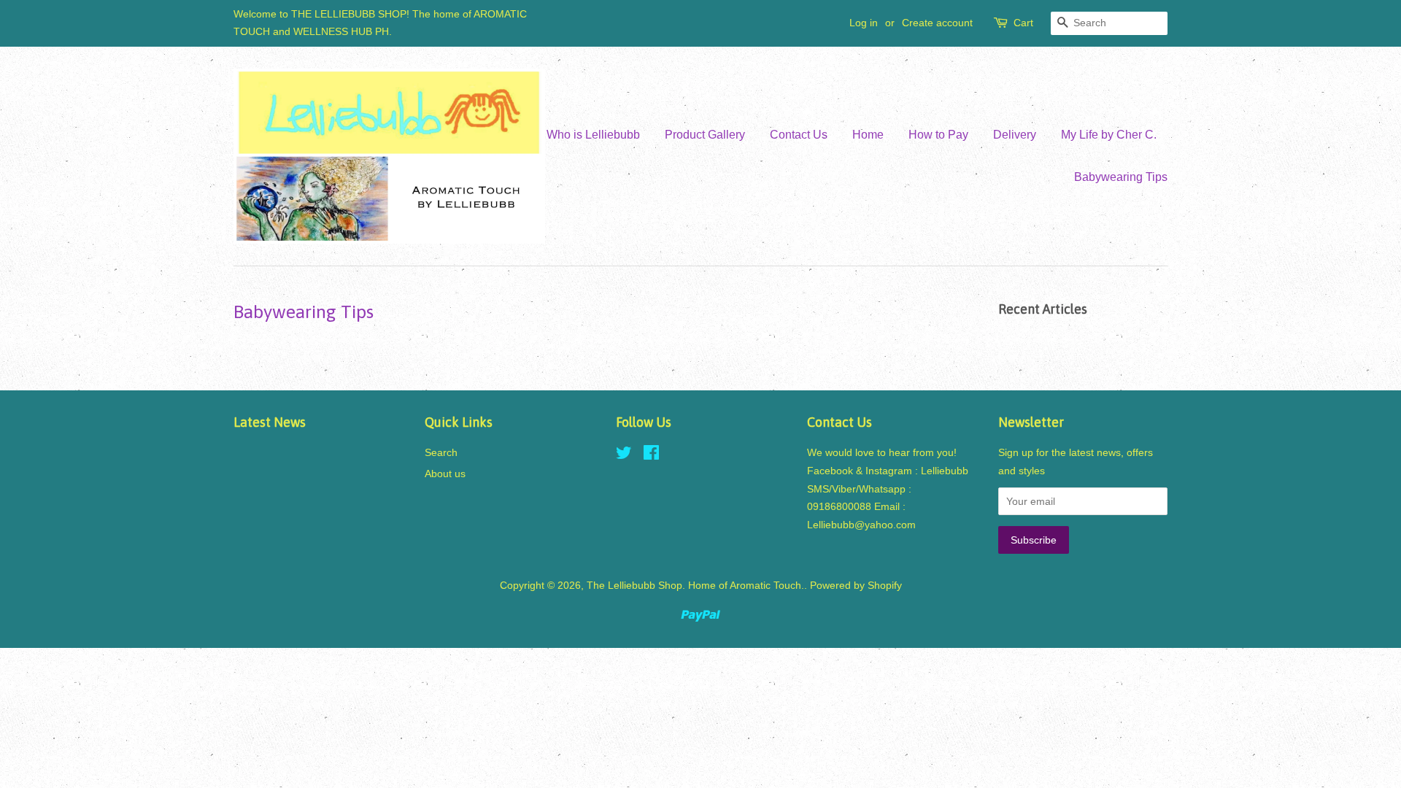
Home (868, 134)
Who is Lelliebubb (593, 134)
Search (441, 452)
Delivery (1014, 134)
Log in (863, 22)
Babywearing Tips (1121, 177)
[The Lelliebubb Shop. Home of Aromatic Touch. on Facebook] (651, 455)
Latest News (270, 422)
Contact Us (798, 134)
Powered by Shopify (856, 585)
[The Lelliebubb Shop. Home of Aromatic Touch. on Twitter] (624, 455)
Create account (937, 22)
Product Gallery (705, 134)
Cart (1023, 22)
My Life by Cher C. (1109, 134)
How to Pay (938, 134)
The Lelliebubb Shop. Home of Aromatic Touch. (695, 585)
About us (445, 473)
